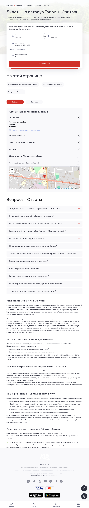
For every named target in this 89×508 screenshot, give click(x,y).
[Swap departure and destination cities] (44, 36)
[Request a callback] (84, 496)
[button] (12, 49)
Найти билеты (44, 64)
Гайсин (29, 6)
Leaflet (58, 188)
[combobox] (28, 36)
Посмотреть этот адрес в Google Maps (26, 130)
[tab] (15, 102)
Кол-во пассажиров (21, 54)
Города (19, 6)
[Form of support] (84, 488)
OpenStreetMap (67, 188)
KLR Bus (10, 6)
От (16, 35)
